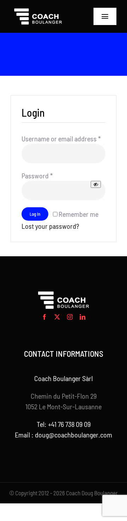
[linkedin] (82, 317)
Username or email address (61, 138)
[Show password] (96, 184)
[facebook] (44, 317)
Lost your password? (50, 226)
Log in (35, 214)
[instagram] (70, 317)
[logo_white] (38, 10)
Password (37, 175)
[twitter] (57, 317)
